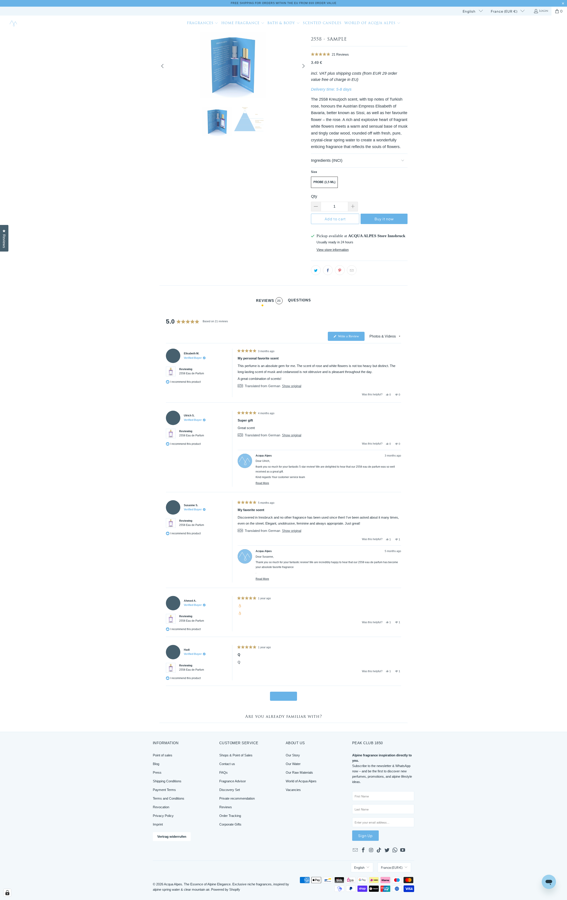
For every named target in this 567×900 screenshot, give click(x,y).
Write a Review (351, 337)
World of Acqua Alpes (301, 781)
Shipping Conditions (167, 781)
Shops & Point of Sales (235, 755)
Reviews (225, 807)
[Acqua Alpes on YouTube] (403, 850)
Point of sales (162, 755)
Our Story (293, 755)
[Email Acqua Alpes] (355, 850)
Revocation (161, 807)
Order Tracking (230, 816)
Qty (314, 196)
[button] (202, 24)
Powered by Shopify (225, 889)
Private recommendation (237, 798)
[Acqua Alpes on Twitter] (387, 850)
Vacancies (293, 790)
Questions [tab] (299, 301)
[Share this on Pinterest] (340, 270)
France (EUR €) (504, 11)
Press (157, 772)
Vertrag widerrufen (171, 836)
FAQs (223, 772)
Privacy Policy (163, 816)
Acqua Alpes (173, 884)
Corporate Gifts (230, 824)
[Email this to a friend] (352, 270)
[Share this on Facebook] (328, 270)
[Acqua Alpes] (13, 23)
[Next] (303, 66)
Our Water (293, 764)
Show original (291, 386)
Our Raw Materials (299, 772)
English (469, 11)
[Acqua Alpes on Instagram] (371, 850)
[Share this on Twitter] (316, 270)
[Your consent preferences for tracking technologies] (7, 892)
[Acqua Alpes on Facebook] (363, 850)
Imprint (158, 824)
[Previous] (162, 66)
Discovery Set (229, 790)
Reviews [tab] (268, 301)
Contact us (227, 764)
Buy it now (384, 219)
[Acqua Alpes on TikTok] (379, 850)
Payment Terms (164, 790)
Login (543, 11)
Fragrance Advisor (232, 781)
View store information (333, 250)
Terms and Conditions (168, 798)
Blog (156, 764)
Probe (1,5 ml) (324, 182)
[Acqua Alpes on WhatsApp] (395, 850)
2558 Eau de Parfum (191, 373)
